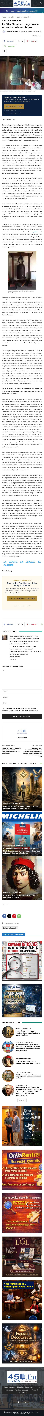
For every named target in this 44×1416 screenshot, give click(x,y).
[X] (9, 916)
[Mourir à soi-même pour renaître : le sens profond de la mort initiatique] (22, 789)
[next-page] (7, 904)
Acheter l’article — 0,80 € (14, 106)
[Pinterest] (14, 916)
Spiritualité (11, 17)
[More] (4, 51)
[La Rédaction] (4, 31)
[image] (22, 961)
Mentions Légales (21, 1390)
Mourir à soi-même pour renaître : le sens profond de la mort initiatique (21, 807)
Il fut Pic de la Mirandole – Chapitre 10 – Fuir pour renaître (20, 896)
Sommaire (29, 1387)
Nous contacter (10, 1387)
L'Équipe (20, 1387)
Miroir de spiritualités (12, 803)
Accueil (4, 17)
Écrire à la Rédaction (10, 928)
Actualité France (21, 1085)
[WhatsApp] (19, 916)
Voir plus (21, 1100)
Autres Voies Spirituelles (23, 17)
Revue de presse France (24, 1072)
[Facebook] (4, 916)
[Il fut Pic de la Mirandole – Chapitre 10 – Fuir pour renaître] (22, 878)
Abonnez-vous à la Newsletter (13, 934)
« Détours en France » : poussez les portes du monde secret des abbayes (28, 1077)
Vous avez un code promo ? (12, 113)
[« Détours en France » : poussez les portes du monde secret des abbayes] (8, 1076)
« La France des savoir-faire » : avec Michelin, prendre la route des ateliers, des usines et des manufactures (21, 851)
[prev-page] (3, 904)
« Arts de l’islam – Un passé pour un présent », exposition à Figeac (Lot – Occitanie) (11, 750)
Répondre (13, 659)
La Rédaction (13, 31)
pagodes (34, 232)
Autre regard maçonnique (13, 845)
